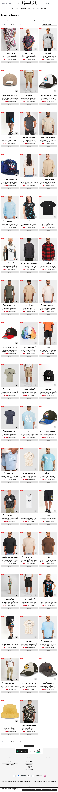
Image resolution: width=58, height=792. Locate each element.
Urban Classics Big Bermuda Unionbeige (29, 94)
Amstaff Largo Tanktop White (9, 262)
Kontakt (9, 761)
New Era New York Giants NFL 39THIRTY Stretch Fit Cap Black (48, 430)
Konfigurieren (26, 789)
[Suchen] (18, 3)
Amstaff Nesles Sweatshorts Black (48, 514)
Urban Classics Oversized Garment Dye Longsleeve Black (29, 262)
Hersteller (4, 20)
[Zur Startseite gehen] (29, 3)
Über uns (10, 759)
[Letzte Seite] (20, 24)
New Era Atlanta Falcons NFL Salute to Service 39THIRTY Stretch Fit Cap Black (10, 346)
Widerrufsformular (29, 763)
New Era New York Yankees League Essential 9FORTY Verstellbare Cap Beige (10, 94)
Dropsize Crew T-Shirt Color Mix (29, 178)
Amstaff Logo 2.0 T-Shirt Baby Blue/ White (48, 472)
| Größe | (33, 20)
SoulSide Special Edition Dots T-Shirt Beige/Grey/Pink (10, 52)
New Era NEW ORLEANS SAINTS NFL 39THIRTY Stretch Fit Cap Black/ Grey (29, 682)
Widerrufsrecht (29, 764)
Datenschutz (29, 761)
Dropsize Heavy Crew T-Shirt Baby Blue (29, 430)
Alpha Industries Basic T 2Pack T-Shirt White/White (9, 682)
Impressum (29, 759)
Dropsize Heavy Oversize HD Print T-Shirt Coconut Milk (48, 304)
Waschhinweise (29, 766)
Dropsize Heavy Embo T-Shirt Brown (48, 556)
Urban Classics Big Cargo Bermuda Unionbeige (29, 388)
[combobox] (10, 3)
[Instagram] (29, 787)
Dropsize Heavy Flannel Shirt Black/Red (48, 262)
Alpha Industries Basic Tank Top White (29, 514)
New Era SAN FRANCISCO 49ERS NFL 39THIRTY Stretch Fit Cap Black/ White (48, 94)
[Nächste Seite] (18, 24)
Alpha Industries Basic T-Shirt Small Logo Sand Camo (29, 472)
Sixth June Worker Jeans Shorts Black (48, 346)
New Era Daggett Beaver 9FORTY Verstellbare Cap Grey (48, 682)
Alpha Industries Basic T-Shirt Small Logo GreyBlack (9, 430)
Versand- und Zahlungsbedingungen (10, 763)
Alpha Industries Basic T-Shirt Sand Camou (29, 640)
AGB (29, 767)
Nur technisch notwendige (37, 789)
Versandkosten (25, 781)
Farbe (11, 20)
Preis (47, 20)
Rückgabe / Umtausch (9, 764)
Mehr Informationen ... (6, 790)
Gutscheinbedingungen (48, 759)
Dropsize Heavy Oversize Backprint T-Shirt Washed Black (10, 556)
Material (25, 20)
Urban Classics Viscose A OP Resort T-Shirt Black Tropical (29, 724)
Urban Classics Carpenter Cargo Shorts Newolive (10, 598)
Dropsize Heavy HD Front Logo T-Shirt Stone (29, 556)
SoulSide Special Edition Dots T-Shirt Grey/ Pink (29, 52)
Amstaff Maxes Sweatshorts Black (10, 640)
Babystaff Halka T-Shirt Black (48, 598)
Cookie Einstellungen (29, 769)
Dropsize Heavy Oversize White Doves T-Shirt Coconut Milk (48, 136)
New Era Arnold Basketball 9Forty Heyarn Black (48, 388)
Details (9, 62)
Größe (18, 20)
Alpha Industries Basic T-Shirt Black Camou (9, 514)
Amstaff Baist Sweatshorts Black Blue (10, 136)
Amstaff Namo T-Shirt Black (48, 220)
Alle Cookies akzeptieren (50, 789)
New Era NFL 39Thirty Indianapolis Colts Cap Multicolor (29, 346)
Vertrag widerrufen (29, 746)
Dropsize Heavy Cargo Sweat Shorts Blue (10, 472)
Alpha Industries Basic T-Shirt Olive (9, 388)
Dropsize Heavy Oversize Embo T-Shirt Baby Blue (48, 640)
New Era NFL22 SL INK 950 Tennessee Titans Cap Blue (10, 178)
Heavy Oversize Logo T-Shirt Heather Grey (48, 52)
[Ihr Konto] (49, 3)
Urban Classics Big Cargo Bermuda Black (29, 598)
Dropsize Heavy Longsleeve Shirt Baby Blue (10, 220)
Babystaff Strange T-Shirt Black (29, 220)
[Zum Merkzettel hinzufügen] (16, 49)
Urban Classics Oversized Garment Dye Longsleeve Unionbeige (48, 178)
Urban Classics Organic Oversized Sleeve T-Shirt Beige (29, 304)
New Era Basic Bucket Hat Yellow (10, 724)
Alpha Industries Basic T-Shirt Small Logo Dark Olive (9, 304)
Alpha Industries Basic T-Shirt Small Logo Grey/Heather (29, 136)
